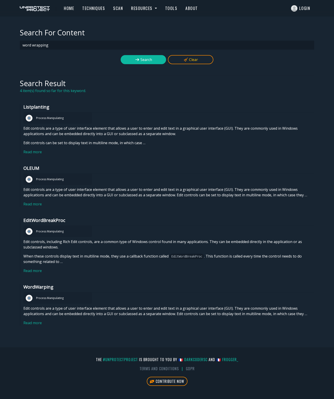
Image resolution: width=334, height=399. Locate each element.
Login (304, 8)
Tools (171, 8)
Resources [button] (142, 8)
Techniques (93, 8)
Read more (32, 151)
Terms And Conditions (159, 368)
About (191, 8)
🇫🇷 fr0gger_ (227, 359)
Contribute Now (169, 381)
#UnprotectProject (120, 359)
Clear (193, 59)
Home (69, 8)
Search (146, 59)
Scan (118, 8)
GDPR (190, 368)
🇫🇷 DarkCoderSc (192, 359)
